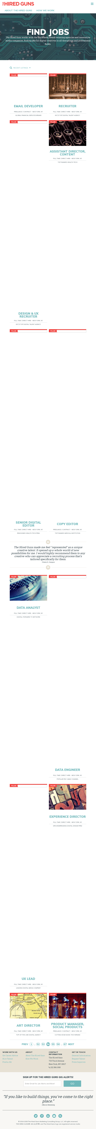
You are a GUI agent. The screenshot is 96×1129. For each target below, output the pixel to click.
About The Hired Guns (35, 1055)
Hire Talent (7, 1059)
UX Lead (28, 979)
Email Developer (28, 106)
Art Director (28, 1025)
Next (71, 1044)
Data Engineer (67, 770)
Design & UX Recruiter (28, 315)
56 (58, 1044)
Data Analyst (28, 608)
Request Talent (78, 1059)
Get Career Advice (10, 1055)
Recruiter (67, 106)
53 (43, 1044)
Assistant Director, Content (67, 153)
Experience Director (67, 817)
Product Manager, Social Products (67, 1025)
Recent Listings (21, 68)
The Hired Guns (18, 4)
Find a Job (7, 1062)
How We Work (32, 1059)
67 (65, 1044)
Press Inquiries (79, 1062)
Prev (25, 1044)
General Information (81, 1055)
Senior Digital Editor (28, 524)
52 (38, 1044)
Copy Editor (67, 524)
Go (72, 1083)
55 (53, 1044)
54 (48, 1044)
